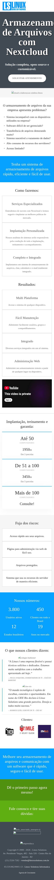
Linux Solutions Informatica (37, 867)
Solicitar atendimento (27, 78)
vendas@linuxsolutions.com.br (35, 860)
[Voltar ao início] (14, 6)
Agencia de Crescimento (27, 873)
